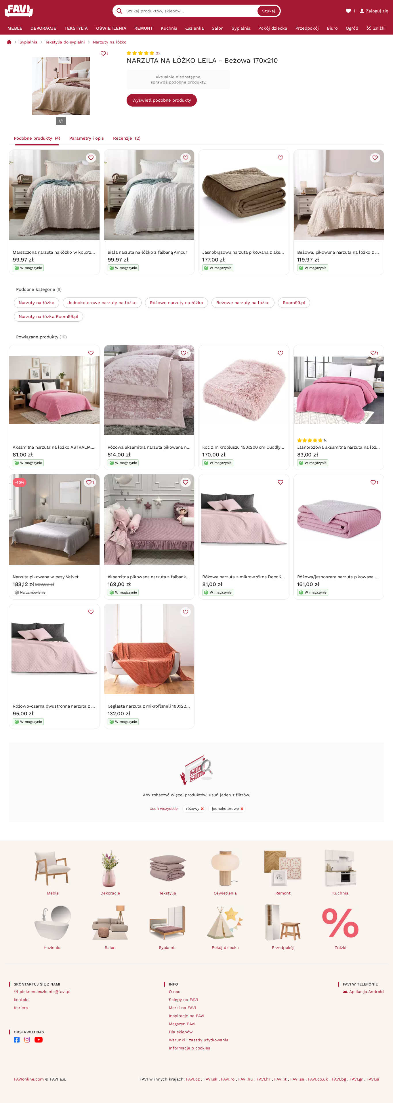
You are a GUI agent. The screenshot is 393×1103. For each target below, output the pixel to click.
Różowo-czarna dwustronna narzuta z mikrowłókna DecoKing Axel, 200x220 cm (94, 706)
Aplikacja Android (366, 991)
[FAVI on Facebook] (17, 1040)
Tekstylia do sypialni (65, 42)
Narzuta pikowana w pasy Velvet (46, 576)
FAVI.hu (246, 1079)
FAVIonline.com (29, 1079)
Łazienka (53, 947)
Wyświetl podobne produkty (161, 100)
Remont (283, 893)
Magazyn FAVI (182, 1023)
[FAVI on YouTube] (39, 1040)
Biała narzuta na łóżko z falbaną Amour (147, 252)
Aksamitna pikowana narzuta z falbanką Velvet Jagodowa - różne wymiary (183, 576)
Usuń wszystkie (164, 808)
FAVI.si (373, 1079)
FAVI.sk (211, 1079)
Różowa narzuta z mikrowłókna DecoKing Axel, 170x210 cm (262, 576)
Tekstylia (167, 893)
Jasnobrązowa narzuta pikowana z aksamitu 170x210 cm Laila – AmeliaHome (280, 252)
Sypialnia (28, 42)
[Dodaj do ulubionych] (91, 157)
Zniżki (340, 947)
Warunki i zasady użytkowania (198, 1040)
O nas (174, 991)
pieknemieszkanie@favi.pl (45, 991)
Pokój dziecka (225, 947)
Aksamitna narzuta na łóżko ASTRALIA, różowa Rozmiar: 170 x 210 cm (83, 447)
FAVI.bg (339, 1079)
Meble (53, 893)
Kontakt (21, 999)
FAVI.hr (264, 1079)
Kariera (21, 1007)
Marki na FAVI (182, 1007)
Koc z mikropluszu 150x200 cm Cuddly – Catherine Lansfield (264, 447)
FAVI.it (281, 1079)
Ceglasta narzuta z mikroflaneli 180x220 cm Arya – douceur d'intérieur (179, 706)
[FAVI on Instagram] (27, 1040)
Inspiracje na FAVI (186, 1015)
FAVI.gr (357, 1079)
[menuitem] (14, 28)
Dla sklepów (181, 1032)
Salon (110, 947)
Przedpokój (283, 947)
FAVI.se (298, 1079)
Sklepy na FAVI (183, 999)
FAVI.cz (193, 1079)
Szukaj (268, 11)
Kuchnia (340, 893)
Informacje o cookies (189, 1048)
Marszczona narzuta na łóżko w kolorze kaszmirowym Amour (75, 252)
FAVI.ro (228, 1079)
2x (158, 53)
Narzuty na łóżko (109, 42)
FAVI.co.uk (318, 1079)
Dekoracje (110, 893)
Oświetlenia (225, 893)
